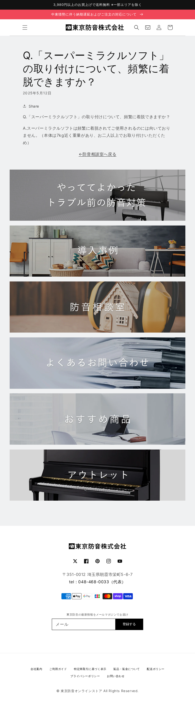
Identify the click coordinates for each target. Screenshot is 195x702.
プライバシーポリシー (85, 676)
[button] (24, 27)
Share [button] (34, 106)
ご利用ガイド (58, 669)
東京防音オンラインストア (81, 691)
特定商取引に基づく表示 (90, 669)
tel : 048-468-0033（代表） (97, 581)
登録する (129, 624)
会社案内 (36, 669)
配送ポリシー (156, 669)
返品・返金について (126, 669)
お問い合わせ (116, 676)
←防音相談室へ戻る (97, 154)
